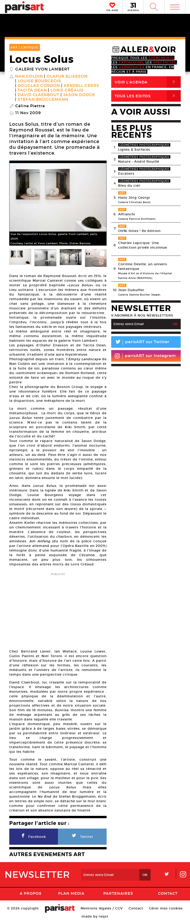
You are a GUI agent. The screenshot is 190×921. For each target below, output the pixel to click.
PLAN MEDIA (71, 893)
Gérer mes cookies (166, 908)
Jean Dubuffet (131, 290)
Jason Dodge (79, 95)
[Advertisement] (58, 609)
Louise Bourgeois (39, 81)
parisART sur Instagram (150, 355)
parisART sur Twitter (142, 343)
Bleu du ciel (129, 185)
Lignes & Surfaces (134, 149)
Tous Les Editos (146, 95)
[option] (58, 204)
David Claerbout (38, 95)
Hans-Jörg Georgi (134, 197)
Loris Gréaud (67, 90)
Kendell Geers (81, 85)
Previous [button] (18, 204)
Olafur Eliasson (67, 76)
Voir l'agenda (146, 82)
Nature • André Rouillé (138, 161)
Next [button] (97, 204)
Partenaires (118, 893)
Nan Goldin (29, 76)
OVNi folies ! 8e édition (139, 231)
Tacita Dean (32, 90)
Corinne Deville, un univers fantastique (142, 266)
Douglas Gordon (39, 85)
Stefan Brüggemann (43, 99)
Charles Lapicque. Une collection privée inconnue (142, 245)
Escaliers (126, 173)
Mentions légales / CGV (102, 908)
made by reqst (95, 916)
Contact (167, 893)
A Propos (30, 893)
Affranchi (126, 214)
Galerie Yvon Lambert (42, 69)
